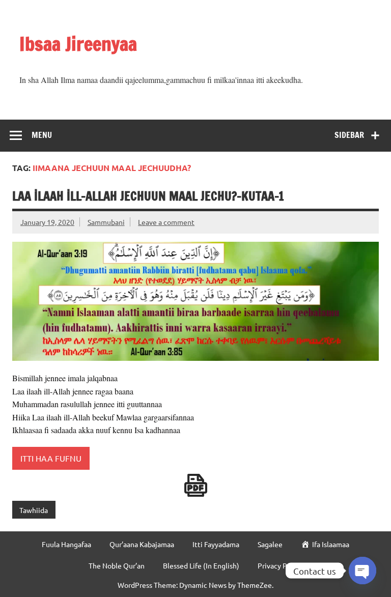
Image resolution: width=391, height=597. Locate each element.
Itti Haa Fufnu (50, 458)
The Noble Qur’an (117, 565)
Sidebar (349, 134)
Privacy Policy (280, 565)
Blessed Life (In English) (201, 565)
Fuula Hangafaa (66, 544)
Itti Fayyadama (215, 544)
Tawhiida (33, 510)
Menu (42, 134)
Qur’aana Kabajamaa (141, 544)
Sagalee (270, 544)
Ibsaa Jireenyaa (78, 44)
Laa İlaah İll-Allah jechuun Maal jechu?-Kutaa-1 (148, 196)
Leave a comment (166, 221)
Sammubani (106, 221)
